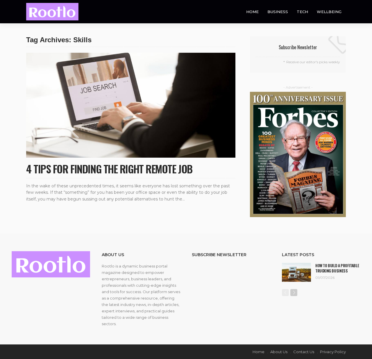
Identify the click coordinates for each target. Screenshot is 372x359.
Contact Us (303, 351)
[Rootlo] (52, 11)
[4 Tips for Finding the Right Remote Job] (130, 105)
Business (277, 11)
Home (252, 11)
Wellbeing (329, 11)
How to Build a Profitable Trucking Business (337, 268)
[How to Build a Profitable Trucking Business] (296, 272)
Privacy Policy (333, 351)
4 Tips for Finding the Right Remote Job (109, 168)
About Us (278, 351)
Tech (302, 11)
